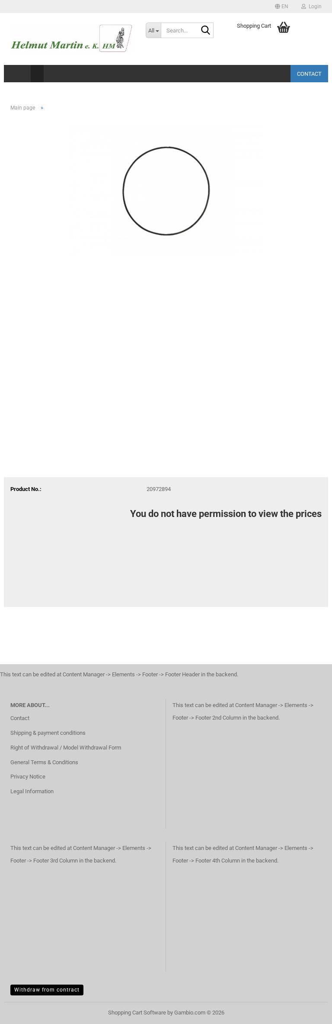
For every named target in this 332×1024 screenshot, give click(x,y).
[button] (281, 6)
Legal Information (32, 791)
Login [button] (314, 6)
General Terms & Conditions (44, 762)
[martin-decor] (71, 39)
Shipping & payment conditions (48, 733)
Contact (309, 74)
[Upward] (308, 1011)
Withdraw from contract (47, 990)
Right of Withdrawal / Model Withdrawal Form (65, 747)
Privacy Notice (27, 776)
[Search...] (205, 31)
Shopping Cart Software (137, 1012)
